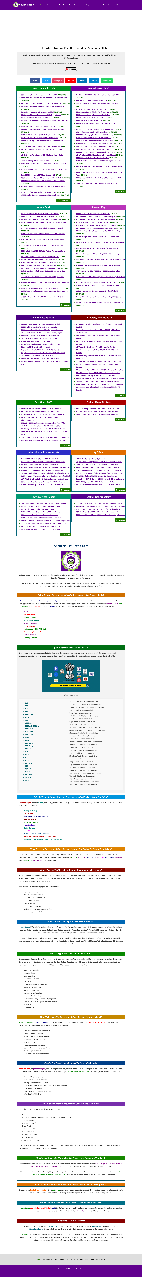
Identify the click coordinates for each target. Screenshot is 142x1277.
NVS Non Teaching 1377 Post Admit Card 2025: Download (42, 228)
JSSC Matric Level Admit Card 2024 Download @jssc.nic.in (42, 277)
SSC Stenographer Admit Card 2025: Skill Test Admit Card (42, 245)
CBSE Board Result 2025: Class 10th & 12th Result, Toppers (42, 333)
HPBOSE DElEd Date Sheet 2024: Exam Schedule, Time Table (43, 423)
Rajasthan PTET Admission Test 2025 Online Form (39, 465)
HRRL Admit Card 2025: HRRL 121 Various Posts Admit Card (43, 251)
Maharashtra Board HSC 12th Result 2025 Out (92, 112)
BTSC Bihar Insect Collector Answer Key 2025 (92, 222)
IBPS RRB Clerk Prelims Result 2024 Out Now (92, 158)
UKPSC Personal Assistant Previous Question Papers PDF (42, 506)
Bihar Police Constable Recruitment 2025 (36, 118)
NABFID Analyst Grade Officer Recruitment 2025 (38, 192)
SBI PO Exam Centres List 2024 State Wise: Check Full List (97, 414)
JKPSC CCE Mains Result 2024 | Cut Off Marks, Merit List (97, 183)
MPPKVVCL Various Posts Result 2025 (90, 118)
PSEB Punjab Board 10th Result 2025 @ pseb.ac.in (39, 327)
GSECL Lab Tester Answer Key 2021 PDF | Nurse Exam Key (97, 285)
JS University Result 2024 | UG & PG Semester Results (95, 347)
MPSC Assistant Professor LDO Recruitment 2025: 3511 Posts (43, 181)
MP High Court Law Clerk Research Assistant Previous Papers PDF (45, 521)
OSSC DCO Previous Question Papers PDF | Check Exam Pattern (44, 523)
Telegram (94, 81)
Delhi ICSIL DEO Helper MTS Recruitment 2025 (38, 175)
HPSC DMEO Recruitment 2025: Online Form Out (38, 135)
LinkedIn (82, 81)
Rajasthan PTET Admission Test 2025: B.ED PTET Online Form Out (45, 467)
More (103, 1259)
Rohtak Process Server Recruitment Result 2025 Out (95, 141)
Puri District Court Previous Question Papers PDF (39, 509)
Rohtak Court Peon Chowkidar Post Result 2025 (93, 138)
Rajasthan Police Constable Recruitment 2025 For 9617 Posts (43, 186)
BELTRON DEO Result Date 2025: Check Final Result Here (96, 123)
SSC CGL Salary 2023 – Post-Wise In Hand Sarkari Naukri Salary (100, 509)
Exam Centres (94, 1259)
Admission (84, 1259)
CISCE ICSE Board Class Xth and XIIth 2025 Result (39, 338)
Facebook (34, 81)
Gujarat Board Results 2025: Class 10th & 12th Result (40, 350)
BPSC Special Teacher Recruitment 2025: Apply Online (41, 115)
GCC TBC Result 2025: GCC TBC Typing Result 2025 (94, 149)
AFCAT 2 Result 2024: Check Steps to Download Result (96, 155)
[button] (65, 5)
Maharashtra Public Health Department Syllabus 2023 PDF (97, 467)
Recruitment (47, 1259)
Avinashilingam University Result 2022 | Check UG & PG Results (99, 384)
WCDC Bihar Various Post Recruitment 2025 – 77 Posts (41, 103)
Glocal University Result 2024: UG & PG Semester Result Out (98, 373)
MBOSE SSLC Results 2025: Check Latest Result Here (40, 358)
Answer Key (74, 1259)
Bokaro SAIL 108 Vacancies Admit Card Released (38, 262)
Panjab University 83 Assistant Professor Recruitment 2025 (42, 141)
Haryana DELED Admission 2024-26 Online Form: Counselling (43, 470)
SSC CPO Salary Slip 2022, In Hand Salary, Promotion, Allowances (100, 512)
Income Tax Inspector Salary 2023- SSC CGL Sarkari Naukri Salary (100, 506)
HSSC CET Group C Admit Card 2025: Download (38, 217)
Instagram (58, 81)
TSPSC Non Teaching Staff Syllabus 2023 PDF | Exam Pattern (98, 470)
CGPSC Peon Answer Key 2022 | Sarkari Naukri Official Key (97, 291)
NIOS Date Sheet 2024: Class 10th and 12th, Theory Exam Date (43, 414)
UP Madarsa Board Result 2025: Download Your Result (41, 344)
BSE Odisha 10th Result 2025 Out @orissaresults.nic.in (40, 336)
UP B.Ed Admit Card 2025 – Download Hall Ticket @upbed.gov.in (44, 222)
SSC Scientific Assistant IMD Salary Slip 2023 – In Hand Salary (99, 503)
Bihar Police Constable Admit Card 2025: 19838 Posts (40, 214)
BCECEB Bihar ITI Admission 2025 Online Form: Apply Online (43, 462)
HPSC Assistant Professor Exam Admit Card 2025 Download (43, 234)
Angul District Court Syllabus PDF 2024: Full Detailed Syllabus (99, 462)
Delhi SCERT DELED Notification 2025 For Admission (40, 459)
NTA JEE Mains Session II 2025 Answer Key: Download (96, 225)
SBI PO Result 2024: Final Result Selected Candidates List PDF (98, 178)
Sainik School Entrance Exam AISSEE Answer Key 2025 (96, 217)
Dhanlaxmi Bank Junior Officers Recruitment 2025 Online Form (44, 98)
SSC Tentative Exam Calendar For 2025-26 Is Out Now (40, 411)
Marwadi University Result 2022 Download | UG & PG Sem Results (100, 378)
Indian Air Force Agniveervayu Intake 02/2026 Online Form (42, 106)
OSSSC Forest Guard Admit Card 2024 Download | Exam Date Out (44, 291)
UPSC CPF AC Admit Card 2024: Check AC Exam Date (40, 288)
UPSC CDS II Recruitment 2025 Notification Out (38, 126)
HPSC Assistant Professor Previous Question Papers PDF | (42, 518)
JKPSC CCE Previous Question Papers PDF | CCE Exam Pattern (43, 503)
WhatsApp (107, 81)
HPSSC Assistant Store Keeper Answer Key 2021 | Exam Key (98, 231)
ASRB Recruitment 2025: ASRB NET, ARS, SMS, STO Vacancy (43, 163)
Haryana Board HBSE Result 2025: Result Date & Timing (41, 324)
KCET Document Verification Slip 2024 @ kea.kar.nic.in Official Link (45, 476)
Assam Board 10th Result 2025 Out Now (35, 341)
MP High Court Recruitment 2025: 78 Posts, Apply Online (41, 149)
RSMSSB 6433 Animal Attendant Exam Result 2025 (95, 143)
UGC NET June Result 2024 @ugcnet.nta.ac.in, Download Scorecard (100, 166)
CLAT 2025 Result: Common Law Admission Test (93, 146)
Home (39, 1259)
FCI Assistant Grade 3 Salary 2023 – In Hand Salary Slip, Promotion (100, 515)
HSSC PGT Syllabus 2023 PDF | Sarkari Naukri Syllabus (96, 482)
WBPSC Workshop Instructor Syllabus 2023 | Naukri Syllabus (98, 485)
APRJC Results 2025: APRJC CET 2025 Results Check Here (97, 103)
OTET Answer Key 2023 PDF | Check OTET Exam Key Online (98, 271)
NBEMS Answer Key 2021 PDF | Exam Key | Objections (96, 282)
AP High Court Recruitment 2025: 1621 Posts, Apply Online (42, 155)
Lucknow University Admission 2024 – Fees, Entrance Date (42, 485)
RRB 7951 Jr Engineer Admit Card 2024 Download (39, 265)
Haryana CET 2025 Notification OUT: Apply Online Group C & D (44, 129)
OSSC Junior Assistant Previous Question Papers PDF (40, 529)
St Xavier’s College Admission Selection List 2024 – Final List (43, 482)
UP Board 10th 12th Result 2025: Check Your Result (94, 129)
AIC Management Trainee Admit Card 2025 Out (38, 259)
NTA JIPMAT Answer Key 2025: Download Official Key (96, 219)
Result (56, 1259)
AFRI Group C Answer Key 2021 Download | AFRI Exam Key (98, 248)
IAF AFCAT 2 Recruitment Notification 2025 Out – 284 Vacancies (44, 121)
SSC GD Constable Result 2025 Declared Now (92, 132)
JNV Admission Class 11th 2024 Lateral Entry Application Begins (44, 479)
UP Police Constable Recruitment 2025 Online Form (39, 138)
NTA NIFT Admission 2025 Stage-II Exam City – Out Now (97, 411)
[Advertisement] (71, 24)
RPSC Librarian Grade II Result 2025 (89, 121)
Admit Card (64, 1259)
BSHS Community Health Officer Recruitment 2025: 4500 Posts (44, 169)
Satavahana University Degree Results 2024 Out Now (95, 376)
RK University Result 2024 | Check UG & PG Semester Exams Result (100, 370)
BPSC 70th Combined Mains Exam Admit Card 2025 (40, 257)
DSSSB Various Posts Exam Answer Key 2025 (93, 214)
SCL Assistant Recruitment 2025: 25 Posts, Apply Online (41, 146)
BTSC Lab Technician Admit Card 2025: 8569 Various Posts (42, 240)
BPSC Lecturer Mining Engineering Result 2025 (93, 115)
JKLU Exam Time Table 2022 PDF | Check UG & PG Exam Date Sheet (45, 437)
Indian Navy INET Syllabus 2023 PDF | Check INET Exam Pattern (100, 479)
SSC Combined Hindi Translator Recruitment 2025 (39, 95)
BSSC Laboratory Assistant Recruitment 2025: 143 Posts (41, 178)
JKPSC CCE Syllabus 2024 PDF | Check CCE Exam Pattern (97, 465)
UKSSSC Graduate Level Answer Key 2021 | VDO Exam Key (97, 254)
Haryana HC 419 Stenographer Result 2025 (91, 100)
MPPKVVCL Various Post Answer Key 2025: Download (96, 228)
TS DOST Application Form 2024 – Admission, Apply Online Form (45, 473)
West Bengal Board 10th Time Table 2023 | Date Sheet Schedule (43, 429)
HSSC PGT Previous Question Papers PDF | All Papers (40, 512)
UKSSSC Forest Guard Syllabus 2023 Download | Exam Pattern (99, 473)
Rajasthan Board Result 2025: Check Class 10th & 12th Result (43, 353)
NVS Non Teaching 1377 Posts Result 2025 (91, 109)
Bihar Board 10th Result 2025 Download (35, 347)
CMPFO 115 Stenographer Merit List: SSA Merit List (95, 135)
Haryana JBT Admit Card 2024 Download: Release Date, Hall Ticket (45, 282)
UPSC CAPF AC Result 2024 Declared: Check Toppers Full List (98, 161)
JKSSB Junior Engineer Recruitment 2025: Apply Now (41, 195)
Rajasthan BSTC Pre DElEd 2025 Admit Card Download (41, 219)
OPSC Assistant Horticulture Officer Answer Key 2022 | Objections (100, 242)
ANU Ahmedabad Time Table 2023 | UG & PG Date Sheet (41, 426)
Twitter (46, 81)
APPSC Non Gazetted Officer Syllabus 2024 (91, 459)
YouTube (70, 81)
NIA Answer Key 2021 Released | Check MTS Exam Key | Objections (100, 277)
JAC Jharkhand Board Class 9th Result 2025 (37, 356)
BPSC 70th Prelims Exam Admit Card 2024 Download (40, 268)
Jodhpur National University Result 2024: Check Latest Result (98, 361)
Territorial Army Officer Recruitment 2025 (36, 161)
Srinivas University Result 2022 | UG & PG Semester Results (97, 381)
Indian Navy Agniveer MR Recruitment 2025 (37, 112)
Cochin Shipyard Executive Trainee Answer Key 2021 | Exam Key (100, 302)
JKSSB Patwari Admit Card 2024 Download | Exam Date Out (43, 297)
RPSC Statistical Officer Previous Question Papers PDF (41, 526)
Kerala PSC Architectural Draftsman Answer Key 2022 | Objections (100, 297)
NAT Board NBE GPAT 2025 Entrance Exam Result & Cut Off (97, 95)
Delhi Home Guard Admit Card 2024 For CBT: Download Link (43, 271)
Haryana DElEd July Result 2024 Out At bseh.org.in (94, 152)
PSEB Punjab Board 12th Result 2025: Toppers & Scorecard (42, 330)
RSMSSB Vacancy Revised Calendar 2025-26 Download (41, 409)
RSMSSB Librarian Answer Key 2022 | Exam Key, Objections (98, 265)
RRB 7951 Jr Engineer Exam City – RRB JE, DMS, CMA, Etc (97, 409)
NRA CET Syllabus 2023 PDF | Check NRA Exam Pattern (96, 476)
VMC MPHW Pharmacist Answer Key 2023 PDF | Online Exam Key (100, 259)
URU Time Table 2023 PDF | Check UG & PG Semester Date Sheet (44, 440)
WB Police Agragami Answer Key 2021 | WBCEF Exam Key (97, 237)
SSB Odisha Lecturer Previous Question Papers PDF (39, 515)
